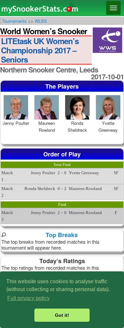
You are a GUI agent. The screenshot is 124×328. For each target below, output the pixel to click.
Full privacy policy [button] (28, 298)
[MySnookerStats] (62, 8)
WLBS (41, 21)
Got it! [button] (62, 315)
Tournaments (14, 21)
